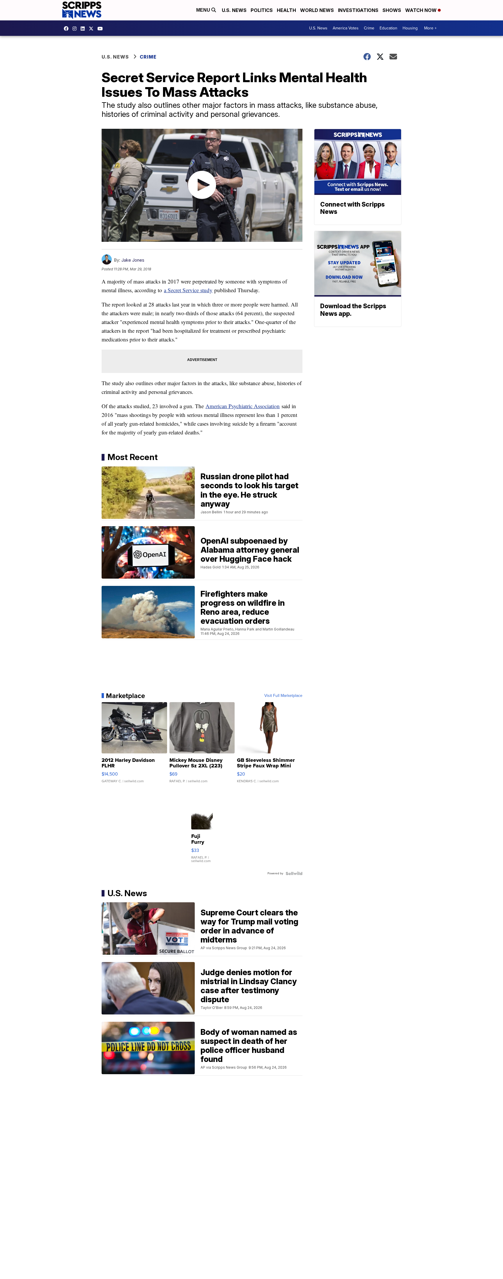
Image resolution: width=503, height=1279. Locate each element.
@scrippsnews (102, 28)
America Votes (346, 28)
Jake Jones (132, 260)
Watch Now (421, 10)
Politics (262, 10)
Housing (410, 28)
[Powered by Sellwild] (294, 873)
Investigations (358, 10)
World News (317, 10)
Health (286, 10)
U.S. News (234, 10)
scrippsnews (67, 28)
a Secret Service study (188, 290)
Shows (391, 10)
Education (388, 28)
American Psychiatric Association (243, 406)
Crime (369, 28)
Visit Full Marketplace (283, 696)
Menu (203, 10)
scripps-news (84, 28)
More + (430, 28)
